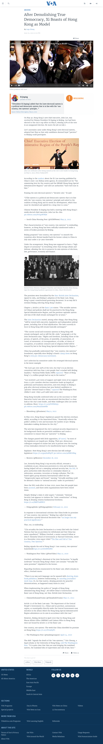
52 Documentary (58, 710)
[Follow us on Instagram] (68, 675)
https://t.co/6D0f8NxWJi (43, 549)
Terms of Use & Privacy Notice (10, 734)
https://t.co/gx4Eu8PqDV (43, 453)
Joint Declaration (34, 320)
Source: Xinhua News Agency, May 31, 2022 (24, 112)
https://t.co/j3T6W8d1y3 (48, 404)
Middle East (30, 690)
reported (59, 373)
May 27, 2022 (68, 598)
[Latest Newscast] (97, 3)
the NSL (72, 468)
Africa (28, 675)
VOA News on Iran (33, 710)
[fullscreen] (91, 86)
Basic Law (49, 308)
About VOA (5, 739)
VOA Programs (6, 706)
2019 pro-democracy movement (43, 356)
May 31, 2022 (65, 219)
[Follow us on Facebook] (53, 675)
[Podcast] (77, 675)
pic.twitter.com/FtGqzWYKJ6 (35, 215)
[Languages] (84, 3)
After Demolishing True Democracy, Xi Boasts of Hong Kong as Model (39, 44)
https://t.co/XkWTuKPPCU (34, 502)
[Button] (76, 38)
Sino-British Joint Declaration (66, 296)
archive (27, 10)
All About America (8, 679)
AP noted (62, 439)
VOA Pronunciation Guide (87, 736)
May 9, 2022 (51, 411)
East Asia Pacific (32, 682)
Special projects (7, 710)
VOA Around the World (35, 736)
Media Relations (58, 736)
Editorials (56, 721)
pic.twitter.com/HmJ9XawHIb (36, 406)
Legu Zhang (30, 29)
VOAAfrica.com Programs (11, 721)
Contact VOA (57, 733)
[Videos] (91, 3)
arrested (31, 488)
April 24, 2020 (66, 635)
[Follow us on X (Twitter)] (58, 675)
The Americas (31, 679)
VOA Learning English (35, 721)
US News (4, 675)
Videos (80, 706)
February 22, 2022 (60, 507)
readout (41, 178)
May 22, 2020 (62, 554)
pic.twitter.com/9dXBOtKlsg (65, 453)
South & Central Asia (34, 694)
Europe (29, 686)
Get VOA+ (30, 733)
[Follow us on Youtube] (63, 675)
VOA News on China (59, 706)
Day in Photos (32, 706)
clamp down (65, 353)
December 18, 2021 (50, 458)
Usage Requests (84, 733)
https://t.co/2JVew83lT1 (45, 630)
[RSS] (72, 675)
